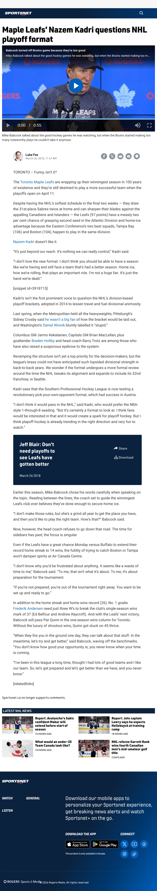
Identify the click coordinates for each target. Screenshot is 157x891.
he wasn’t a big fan (60, 319)
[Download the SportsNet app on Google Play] (105, 844)
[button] (141, 13)
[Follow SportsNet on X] (124, 844)
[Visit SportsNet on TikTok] (134, 854)
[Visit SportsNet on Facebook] (144, 844)
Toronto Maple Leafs (37, 182)
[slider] (78, 119)
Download (126, 457)
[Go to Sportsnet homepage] (18, 14)
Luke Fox (31, 154)
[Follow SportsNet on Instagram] (124, 854)
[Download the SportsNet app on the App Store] (77, 844)
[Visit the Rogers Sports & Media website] (22, 881)
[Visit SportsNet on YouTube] (134, 844)
